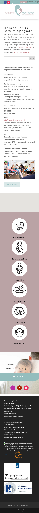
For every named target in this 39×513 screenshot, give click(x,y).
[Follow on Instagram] (8, 2)
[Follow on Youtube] (19, 387)
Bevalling (19, 280)
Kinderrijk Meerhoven (21, 52)
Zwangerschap (19, 259)
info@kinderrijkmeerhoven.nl (14, 120)
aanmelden (23, 2)
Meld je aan (12, 184)
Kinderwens (19, 237)
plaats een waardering (21, 450)
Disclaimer (11, 505)
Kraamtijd (19, 301)
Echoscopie (19, 322)
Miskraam (19, 344)
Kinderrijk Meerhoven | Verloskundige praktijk (18, 446)
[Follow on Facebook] (5, 2)
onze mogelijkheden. (24, 47)
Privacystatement (23, 505)
